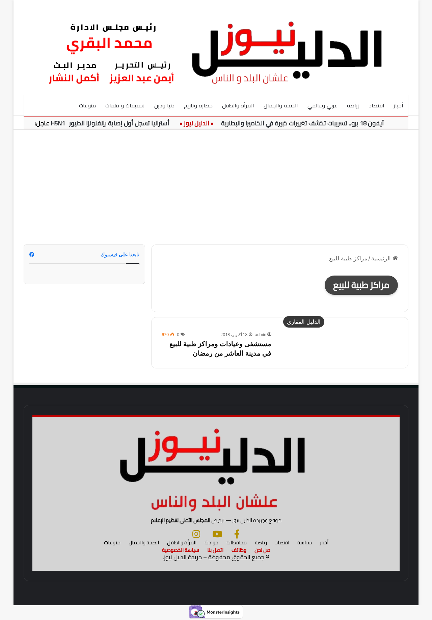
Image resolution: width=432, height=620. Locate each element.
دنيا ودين (164, 105)
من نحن (262, 550)
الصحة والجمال (281, 105)
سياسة (304, 542)
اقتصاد (376, 105)
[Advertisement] (216, 187)
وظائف (239, 550)
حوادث (211, 542)
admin (260, 334)
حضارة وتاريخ (198, 105)
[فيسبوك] (237, 533)
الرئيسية (382, 258)
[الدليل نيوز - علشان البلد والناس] (216, 47)
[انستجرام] (196, 533)
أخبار (398, 105)
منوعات (87, 105)
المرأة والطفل (238, 105)
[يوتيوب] (217, 533)
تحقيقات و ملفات (125, 105)
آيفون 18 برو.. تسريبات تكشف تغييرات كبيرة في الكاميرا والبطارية (308, 123)
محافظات (236, 542)
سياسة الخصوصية (180, 550)
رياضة (353, 105)
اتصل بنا (215, 550)
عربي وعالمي (322, 105)
